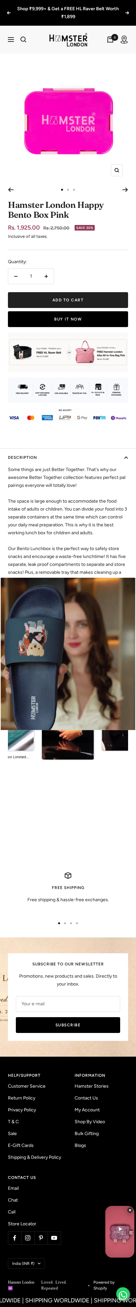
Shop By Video (90, 1114)
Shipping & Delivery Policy (34, 1149)
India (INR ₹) (23, 1255)
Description (22, 449)
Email (13, 1180)
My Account (87, 1102)
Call (12, 1204)
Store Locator (22, 1216)
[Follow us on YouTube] (54, 1230)
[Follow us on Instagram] (27, 1230)
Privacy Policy (22, 1102)
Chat (13, 1192)
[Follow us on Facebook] (14, 1230)
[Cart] (110, 32)
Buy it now (68, 311)
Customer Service (27, 1078)
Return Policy (21, 1090)
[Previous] (11, 182)
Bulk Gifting (87, 1125)
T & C (13, 1114)
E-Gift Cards (21, 1137)
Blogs (80, 1137)
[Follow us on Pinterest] (41, 1230)
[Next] (125, 182)
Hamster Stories (92, 1078)
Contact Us (86, 1090)
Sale (12, 1125)
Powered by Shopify (104, 1277)
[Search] (23, 32)
